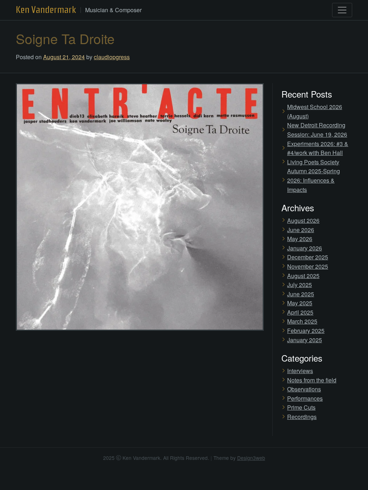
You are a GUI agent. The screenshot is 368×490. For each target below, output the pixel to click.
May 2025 (299, 303)
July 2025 (299, 285)
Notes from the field (311, 380)
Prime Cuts (301, 407)
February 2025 (306, 330)
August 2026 (303, 220)
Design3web (251, 457)
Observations (304, 389)
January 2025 (304, 340)
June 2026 (300, 230)
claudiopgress (112, 57)
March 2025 (302, 321)
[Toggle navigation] (342, 10)
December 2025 (307, 257)
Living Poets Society (313, 162)
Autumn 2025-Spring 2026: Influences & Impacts (313, 180)
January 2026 (304, 248)
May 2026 (299, 239)
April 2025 (300, 312)
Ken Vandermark (46, 9)
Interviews (300, 371)
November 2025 (307, 266)
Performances (305, 398)
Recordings (302, 417)
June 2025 (300, 294)
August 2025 (303, 276)
